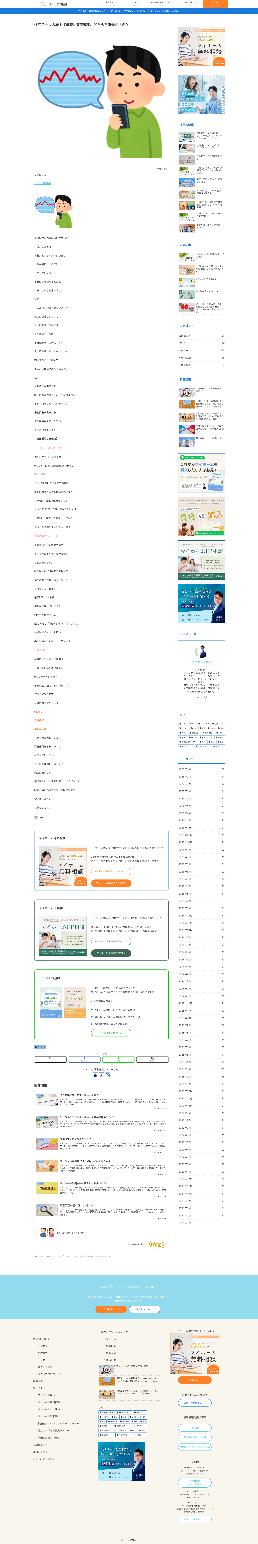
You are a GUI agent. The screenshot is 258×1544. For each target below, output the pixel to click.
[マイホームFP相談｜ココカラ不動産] (63, 935)
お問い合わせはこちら (144, 1309)
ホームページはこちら (195, 1519)
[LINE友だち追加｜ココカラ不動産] (63, 1002)
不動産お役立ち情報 (196, 1437)
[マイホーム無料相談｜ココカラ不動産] (63, 866)
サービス (38, 1388)
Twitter (195, 1427)
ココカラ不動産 (42, 183)
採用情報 (38, 1381)
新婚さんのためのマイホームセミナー (58, 1423)
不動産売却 (110, 1353)
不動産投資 (110, 1346)
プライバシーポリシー (45, 1458)
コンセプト (44, 1346)
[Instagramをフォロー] (107, 1075)
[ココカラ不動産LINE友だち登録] (201, 472)
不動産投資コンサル (49, 1437)
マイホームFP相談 (48, 1416)
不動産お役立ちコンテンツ (113, 1332)
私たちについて (41, 1339)
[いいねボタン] (36, 817)
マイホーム (41, 1047)
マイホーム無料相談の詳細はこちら (111, 871)
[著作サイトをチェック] (95, 1075)
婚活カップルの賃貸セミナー (53, 1430)
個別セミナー (40, 1444)
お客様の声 (110, 1360)
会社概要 (43, 1353)
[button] (152, 1060)
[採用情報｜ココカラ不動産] (201, 90)
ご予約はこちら (111, 1309)
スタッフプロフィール (50, 1374)
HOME (36, 1332)
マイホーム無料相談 (49, 1402)
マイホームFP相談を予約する (111, 953)
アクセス (43, 1360)
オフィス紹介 (45, 1367)
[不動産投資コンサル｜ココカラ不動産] (201, 603)
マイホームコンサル (49, 1409)
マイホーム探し (46, 1395)
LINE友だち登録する (111, 1032)
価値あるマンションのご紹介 (196, 1446)
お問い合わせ (40, 1451)
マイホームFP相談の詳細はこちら (111, 941)
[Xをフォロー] (101, 1075)
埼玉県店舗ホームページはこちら (195, 1482)
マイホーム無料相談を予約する (111, 883)
